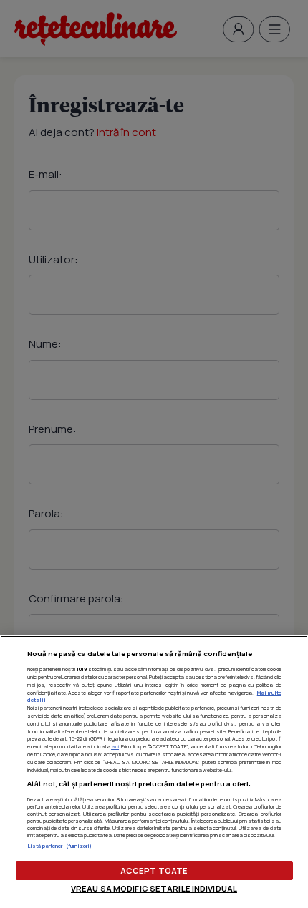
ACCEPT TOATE (154, 870)
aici (115, 746)
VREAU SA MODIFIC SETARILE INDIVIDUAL (154, 888)
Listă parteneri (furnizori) (59, 845)
